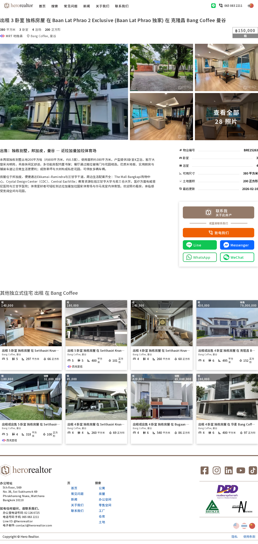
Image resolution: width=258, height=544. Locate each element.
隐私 (235, 536)
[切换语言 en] (236, 526)
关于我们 (102, 6)
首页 (42, 6)
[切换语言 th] (244, 526)
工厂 (102, 510)
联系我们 (122, 6)
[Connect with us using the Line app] (213, 5)
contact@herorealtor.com (34, 525)
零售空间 (105, 505)
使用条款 (249, 536)
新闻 (86, 6)
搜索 (54, 6)
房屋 (102, 493)
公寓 (102, 488)
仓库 (102, 516)
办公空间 (105, 499)
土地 (102, 522)
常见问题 (70, 6)
